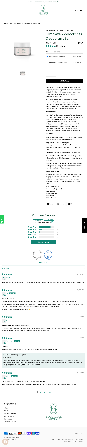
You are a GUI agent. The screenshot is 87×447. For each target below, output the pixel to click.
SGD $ (76, 434)
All (11, 23)
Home (6, 23)
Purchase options (53, 52)
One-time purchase (57, 57)
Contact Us (8, 419)
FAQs (6, 411)
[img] (7, 274)
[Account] (76, 10)
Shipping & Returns (11, 413)
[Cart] (81, 10)
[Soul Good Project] (43, 10)
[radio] (47, 56)
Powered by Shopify (10, 439)
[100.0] (48, 254)
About (6, 408)
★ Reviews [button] (85, 226)
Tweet (51, 204)
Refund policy (9, 416)
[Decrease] (47, 74)
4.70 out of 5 (49, 220)
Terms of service (10, 422)
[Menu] (6, 10)
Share (62, 204)
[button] (51, 46)
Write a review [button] (43, 242)
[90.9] (37, 254)
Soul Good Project (14, 437)
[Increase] (54, 74)
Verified (42, 262)
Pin (71, 204)
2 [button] (40, 392)
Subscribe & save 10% (58, 63)
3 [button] (44, 392)
